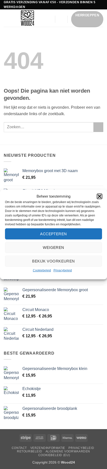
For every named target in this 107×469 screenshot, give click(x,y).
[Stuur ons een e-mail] (48, 19)
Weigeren (53, 247)
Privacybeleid (63, 270)
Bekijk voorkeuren (53, 261)
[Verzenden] (98, 127)
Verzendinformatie (47, 448)
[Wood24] (27, 18)
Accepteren (53, 234)
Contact (19, 448)
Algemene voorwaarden (68, 451)
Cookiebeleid (42, 270)
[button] (99, 196)
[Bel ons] (48, 26)
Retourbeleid (29, 451)
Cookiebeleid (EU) (54, 455)
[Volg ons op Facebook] (48, 12)
